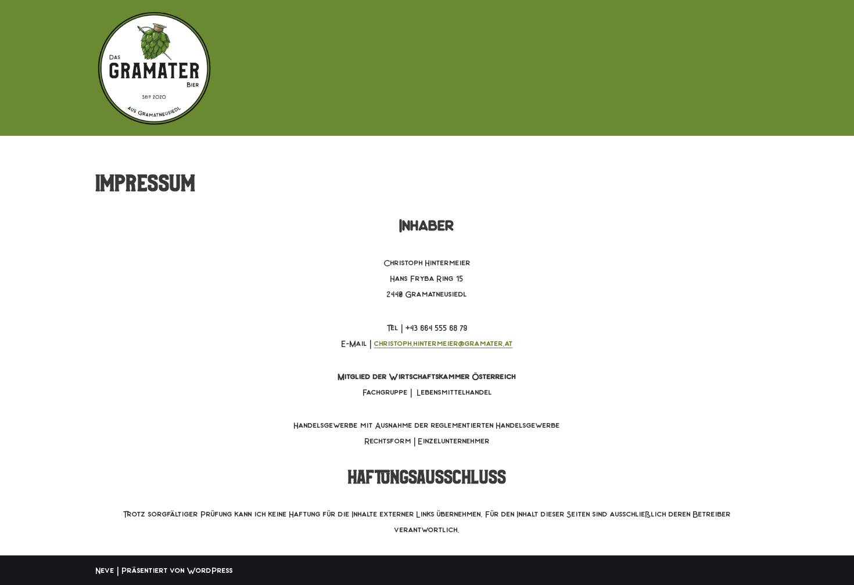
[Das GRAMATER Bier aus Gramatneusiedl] (154, 67)
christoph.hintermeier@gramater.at (443, 343)
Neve (105, 570)
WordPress (210, 570)
